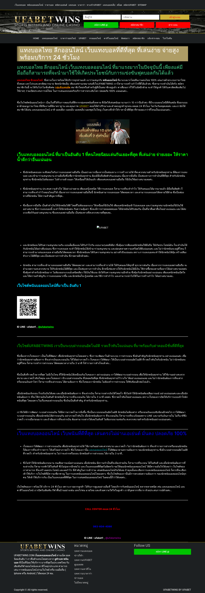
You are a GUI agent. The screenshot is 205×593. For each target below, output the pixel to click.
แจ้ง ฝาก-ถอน (154, 38)
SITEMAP (142, 5)
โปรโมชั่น (167, 38)
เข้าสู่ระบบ (174, 17)
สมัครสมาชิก (139, 38)
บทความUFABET (83, 560)
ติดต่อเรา (125, 38)
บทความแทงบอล (83, 551)
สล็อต (119, 5)
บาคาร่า (81, 5)
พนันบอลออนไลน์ (35, 5)
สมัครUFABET (130, 5)
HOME (36, 38)
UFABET (82, 38)
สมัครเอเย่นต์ (61, 5)
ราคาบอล (49, 5)
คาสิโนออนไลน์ (111, 38)
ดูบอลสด (78, 564)
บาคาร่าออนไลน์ (68, 38)
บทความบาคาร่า (83, 573)
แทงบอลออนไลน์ (49, 38)
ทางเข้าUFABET (94, 5)
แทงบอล (72, 5)
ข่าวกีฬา (78, 555)
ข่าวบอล (78, 578)
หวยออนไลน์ (95, 38)
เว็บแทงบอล (20, 5)
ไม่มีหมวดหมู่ (81, 582)
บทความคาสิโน (82, 569)
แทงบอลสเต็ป (109, 5)
